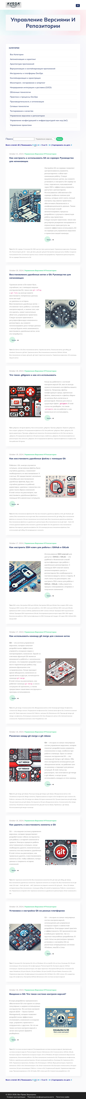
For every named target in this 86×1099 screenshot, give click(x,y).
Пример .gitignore (56, 428)
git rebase (25, 794)
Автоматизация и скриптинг (23, 59)
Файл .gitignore (65, 430)
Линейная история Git (16, 796)
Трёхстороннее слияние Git (25, 713)
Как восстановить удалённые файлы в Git (49, 514)
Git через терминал (41, 968)
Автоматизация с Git (31, 1065)
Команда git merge (58, 708)
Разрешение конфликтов (66, 1057)
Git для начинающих (23, 1068)
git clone (33, 252)
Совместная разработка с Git (60, 1071)
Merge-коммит (22, 710)
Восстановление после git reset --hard (58, 522)
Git (14, 249)
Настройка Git (27, 963)
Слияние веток (58, 1052)
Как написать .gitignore (26, 438)
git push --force (62, 885)
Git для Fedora (56, 971)
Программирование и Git (21, 1071)
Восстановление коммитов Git (46, 516)
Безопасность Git (25, 257)
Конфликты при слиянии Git (65, 796)
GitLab (65, 352)
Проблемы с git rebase (61, 805)
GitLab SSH (13, 619)
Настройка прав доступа (55, 252)
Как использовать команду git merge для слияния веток (39, 636)
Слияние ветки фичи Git (55, 710)
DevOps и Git (33, 1063)
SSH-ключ (16, 605)
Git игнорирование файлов (44, 438)
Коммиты (19, 352)
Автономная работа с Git (26, 1057)
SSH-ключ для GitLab (65, 608)
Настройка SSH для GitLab (48, 605)
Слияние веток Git (28, 708)
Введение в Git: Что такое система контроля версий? (37, 994)
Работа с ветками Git (42, 713)
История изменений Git (47, 799)
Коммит (39, 1052)
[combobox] (45, 139)
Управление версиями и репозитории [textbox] (45, 139)
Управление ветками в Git (26, 718)
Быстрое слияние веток (62, 1065)
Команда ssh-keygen (51, 616)
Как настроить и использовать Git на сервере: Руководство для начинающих (41, 160)
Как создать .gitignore (16, 430)
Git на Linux (57, 963)
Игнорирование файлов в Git (34, 430)
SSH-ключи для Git (43, 1071)
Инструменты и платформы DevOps (26, 73)
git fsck (24, 352)
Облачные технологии (20, 92)
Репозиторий (16, 252)
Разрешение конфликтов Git (37, 710)
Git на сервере (14, 257)
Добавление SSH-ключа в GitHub (20, 610)
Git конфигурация (34, 966)
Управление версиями (62, 249)
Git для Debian (36, 971)
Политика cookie (62, 1097)
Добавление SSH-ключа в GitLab (43, 610)
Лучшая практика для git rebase (20, 802)
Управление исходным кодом (31, 1054)
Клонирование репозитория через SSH (52, 613)
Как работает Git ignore (17, 441)
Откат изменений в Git (46, 1065)
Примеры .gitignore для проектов (33, 433)
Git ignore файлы (25, 428)
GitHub (59, 352)
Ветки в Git (19, 349)
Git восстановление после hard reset (35, 519)
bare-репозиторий (48, 249)
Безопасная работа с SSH (18, 616)
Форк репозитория (59, 1063)
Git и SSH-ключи (58, 974)
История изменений (59, 1054)
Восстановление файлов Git (24, 514)
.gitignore (16, 428)
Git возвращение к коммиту (34, 530)
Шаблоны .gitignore (51, 436)
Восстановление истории (17, 355)
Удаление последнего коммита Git (44, 885)
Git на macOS (48, 963)
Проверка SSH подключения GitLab (26, 613)
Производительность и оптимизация (27, 101)
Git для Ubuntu (26, 971)
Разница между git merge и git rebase (41, 794)
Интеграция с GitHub (45, 1063)
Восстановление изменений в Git (46, 1057)
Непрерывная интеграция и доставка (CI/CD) (31, 87)
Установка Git (27, 249)
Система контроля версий (56, 977)
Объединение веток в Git (43, 708)
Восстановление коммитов (48, 352)
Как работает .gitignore (52, 430)
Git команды (72, 355)
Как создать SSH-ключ (64, 605)
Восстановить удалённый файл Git (38, 524)
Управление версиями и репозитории (27, 116)
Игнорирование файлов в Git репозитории (30, 436)
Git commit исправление (52, 888)
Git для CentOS (46, 971)
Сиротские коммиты (45, 355)
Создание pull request (53, 1068)
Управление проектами (21, 125)
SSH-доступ (37, 249)
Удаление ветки (32, 352)
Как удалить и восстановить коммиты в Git (32, 824)
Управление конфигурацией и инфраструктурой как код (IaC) (39, 120)
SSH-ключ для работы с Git (34, 608)
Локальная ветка (56, 349)
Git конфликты (18, 977)
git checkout (67, 514)
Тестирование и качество (21, 111)
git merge (18, 708)
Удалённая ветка (44, 349)
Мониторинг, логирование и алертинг (27, 83)
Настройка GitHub (30, 977)
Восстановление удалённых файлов (60, 519)
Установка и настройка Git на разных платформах (37, 910)
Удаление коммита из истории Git (47, 882)
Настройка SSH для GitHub (29, 605)
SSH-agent (69, 613)
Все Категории (16, 54)
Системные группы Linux (30, 254)
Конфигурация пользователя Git (36, 974)
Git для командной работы (44, 1060)
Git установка (23, 966)
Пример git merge (66, 713)
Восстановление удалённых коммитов (22, 882)
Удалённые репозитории (26, 968)
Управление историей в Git (21, 891)
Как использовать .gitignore (40, 428)
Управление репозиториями (64, 254)
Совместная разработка (47, 254)
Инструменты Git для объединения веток (44, 802)
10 (35, 145)
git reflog (66, 349)
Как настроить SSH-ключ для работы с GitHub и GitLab (39, 547)
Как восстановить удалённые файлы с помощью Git (37, 458)
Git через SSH (63, 616)
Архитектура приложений (22, 64)
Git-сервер (19, 249)
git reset (35, 355)
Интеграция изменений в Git (32, 716)
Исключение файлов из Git (54, 433)
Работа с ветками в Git (16, 799)
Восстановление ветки (30, 349)
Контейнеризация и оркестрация (25, 78)
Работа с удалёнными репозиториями (22, 1060)
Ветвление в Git (54, 713)
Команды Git (65, 963)
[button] (78, 5)
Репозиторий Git (46, 966)
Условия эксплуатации (16, 1097)
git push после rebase (46, 805)
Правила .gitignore (69, 428)
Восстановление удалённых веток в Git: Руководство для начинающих (40, 276)
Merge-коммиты (30, 796)
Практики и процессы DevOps (24, 97)
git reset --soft (28, 885)
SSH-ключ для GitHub (50, 608)
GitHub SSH (72, 616)
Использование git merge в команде (21, 807)
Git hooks (33, 1071)
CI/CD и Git (20, 1065)
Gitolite (66, 252)
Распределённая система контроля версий (47, 1049)
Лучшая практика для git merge (65, 799)
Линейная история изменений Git (27, 805)
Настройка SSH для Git (56, 968)
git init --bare (25, 252)
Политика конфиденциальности (40, 1097)
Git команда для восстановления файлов (52, 527)
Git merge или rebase (32, 799)
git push (39, 252)
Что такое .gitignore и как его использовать (32, 375)
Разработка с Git (41, 718)
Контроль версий (58, 966)
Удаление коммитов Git (23, 880)
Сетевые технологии (19, 106)
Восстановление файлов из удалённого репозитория (27, 522)
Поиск (59, 139)
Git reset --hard (18, 885)
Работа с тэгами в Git (38, 1068)
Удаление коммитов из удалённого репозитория (46, 891)
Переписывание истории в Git (46, 796)
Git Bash (50, 974)
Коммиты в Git (66, 971)
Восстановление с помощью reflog (31, 888)
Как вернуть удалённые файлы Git (26, 527)
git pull (44, 252)
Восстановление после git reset (24, 516)
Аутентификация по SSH (35, 616)
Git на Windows (38, 963)
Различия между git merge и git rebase (30, 736)
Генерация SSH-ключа (16, 608)
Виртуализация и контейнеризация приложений (32, 68)
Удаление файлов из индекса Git (65, 438)
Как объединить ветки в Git (52, 716)
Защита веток (13, 358)
